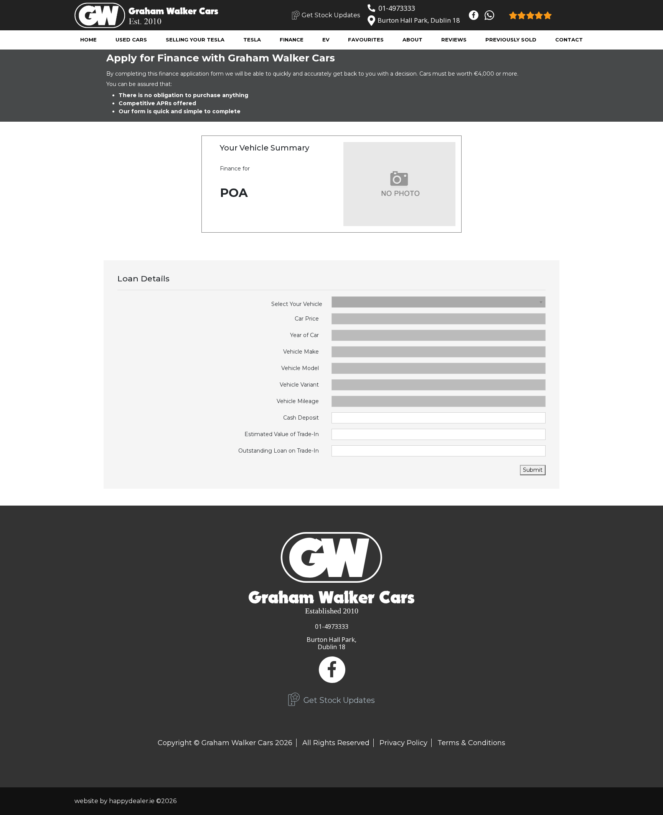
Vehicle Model (300, 368)
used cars (131, 39)
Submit (533, 469)
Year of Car (304, 335)
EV (326, 39)
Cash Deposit (301, 417)
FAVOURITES (366, 39)
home (88, 39)
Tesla (252, 39)
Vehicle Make (301, 351)
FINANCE (291, 39)
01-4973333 (396, 8)
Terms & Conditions (471, 743)
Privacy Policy (403, 743)
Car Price (307, 318)
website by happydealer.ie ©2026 (125, 801)
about (412, 39)
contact (569, 39)
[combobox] (438, 302)
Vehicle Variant (299, 384)
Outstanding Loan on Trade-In (278, 450)
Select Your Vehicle (296, 304)
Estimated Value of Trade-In (281, 434)
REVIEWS (454, 39)
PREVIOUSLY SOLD (510, 39)
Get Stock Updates (331, 15)
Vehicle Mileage (298, 401)
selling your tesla (195, 39)
